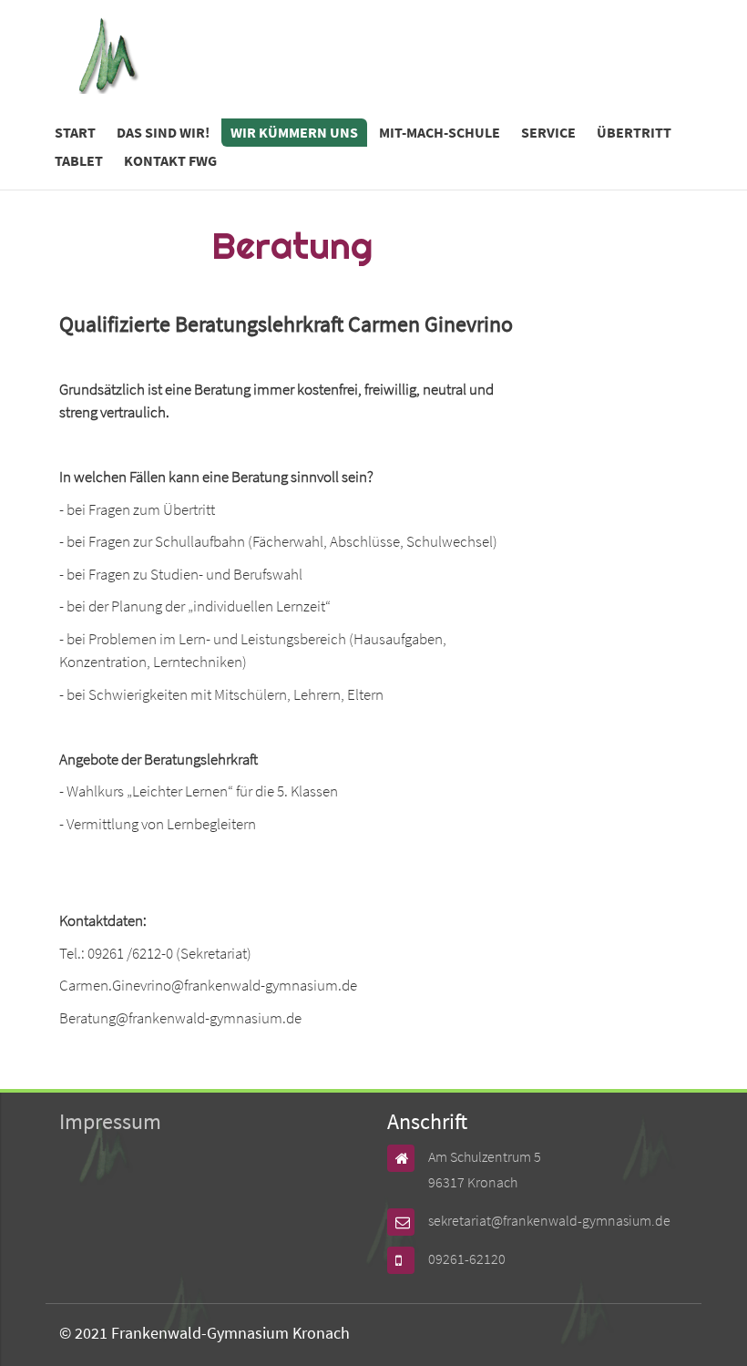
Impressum (110, 1121)
